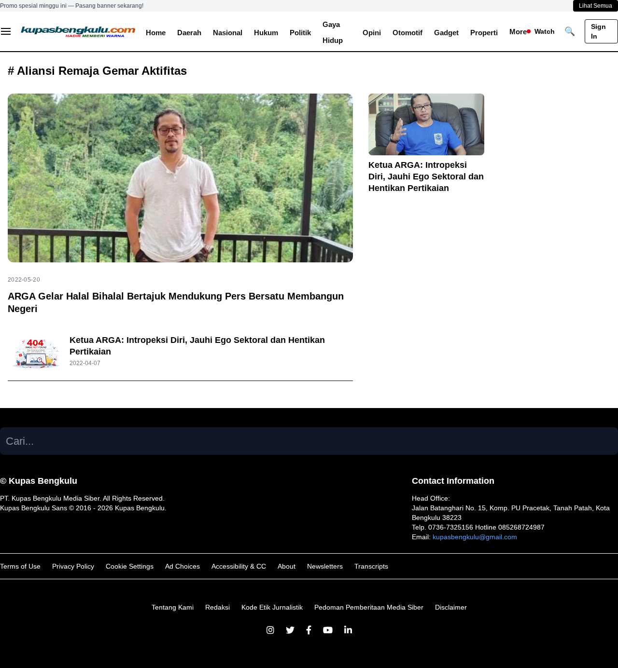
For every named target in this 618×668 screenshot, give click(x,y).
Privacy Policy (73, 566)
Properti (484, 32)
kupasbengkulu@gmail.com (475, 537)
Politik (300, 32)
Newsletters (325, 566)
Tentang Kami (173, 607)
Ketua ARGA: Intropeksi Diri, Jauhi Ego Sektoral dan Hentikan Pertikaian (426, 176)
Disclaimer (451, 607)
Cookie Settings (130, 566)
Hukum (266, 32)
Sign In (598, 31)
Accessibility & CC (238, 566)
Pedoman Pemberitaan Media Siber (368, 607)
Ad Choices (182, 566)
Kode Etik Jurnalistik (272, 607)
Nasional (227, 32)
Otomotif (407, 32)
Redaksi (217, 607)
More (518, 31)
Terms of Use (20, 566)
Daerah (189, 32)
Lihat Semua (595, 5)
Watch (544, 31)
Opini (372, 32)
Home (156, 32)
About (286, 566)
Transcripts (371, 566)
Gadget (446, 32)
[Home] (78, 31)
